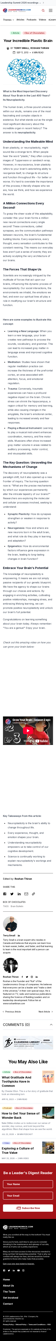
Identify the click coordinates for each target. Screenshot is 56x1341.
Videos (42, 19)
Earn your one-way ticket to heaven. (18, 1264)
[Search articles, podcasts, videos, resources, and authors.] (43, 10)
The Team (9, 1291)
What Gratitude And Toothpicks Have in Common (16, 1082)
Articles (20, 19)
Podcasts (31, 19)
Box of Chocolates (35, 33)
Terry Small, (22, 48)
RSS (49, 1324)
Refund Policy (21, 1324)
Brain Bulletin (17, 906)
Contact (8, 1303)
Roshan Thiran (39, 48)
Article (16, 33)
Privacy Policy (8, 1324)
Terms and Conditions (37, 1324)
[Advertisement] (28, 680)
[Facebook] (4, 1270)
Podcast (7, 1108)
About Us (8, 1285)
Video (7, 1143)
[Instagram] (23, 1270)
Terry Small (9, 935)
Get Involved (10, 1297)
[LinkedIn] (14, 1270)
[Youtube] (18, 1270)
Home (6, 1279)
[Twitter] (9, 1270)
